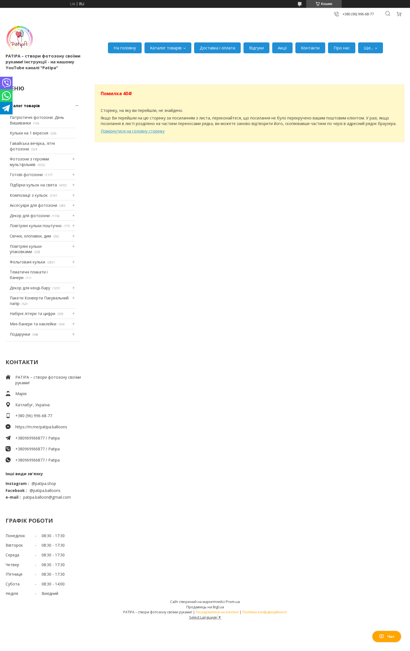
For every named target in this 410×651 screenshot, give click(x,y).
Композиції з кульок (29, 195)
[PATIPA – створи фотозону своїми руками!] (19, 39)
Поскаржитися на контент (217, 612)
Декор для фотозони (30, 215)
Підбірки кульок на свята (33, 185)
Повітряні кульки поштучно (36, 225)
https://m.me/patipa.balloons (41, 426)
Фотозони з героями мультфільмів (29, 161)
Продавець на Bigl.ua (205, 606)
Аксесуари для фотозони (33, 205)
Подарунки (20, 334)
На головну (125, 48)
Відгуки (256, 48)
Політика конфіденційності (264, 612)
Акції (282, 48)
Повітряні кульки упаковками (26, 249)
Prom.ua (233, 601)
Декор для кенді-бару (30, 287)
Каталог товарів (166, 48)
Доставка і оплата (217, 48)
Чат (390, 636)
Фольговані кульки (27, 262)
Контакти (310, 48)
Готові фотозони (26, 174)
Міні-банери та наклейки (33, 323)
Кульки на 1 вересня (29, 133)
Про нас (342, 48)
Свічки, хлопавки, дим (30, 236)
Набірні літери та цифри (32, 313)
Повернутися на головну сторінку (133, 131)
